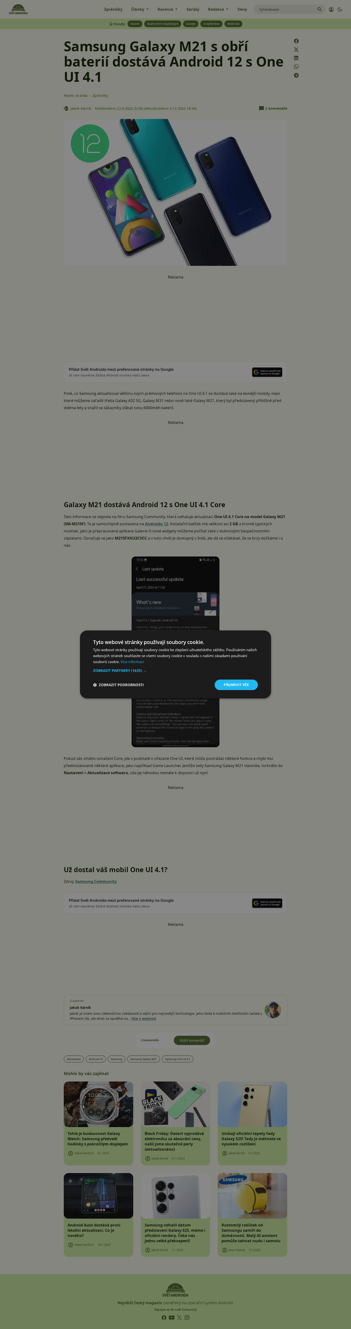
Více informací (132, 661)
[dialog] (175, 664)
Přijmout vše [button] (236, 684)
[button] (175, 670)
